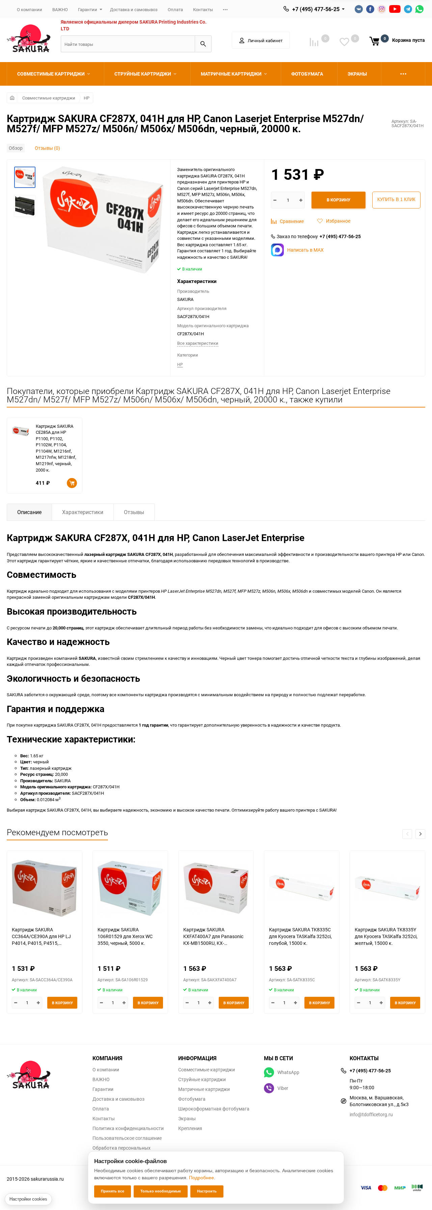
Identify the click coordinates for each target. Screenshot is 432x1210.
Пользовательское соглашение (127, 1138)
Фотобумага (192, 1099)
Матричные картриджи (204, 1089)
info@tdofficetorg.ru (371, 1114)
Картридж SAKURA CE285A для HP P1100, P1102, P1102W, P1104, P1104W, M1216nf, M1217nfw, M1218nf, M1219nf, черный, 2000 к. (56, 448)
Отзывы (134, 512)
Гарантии (87, 9)
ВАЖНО (60, 9)
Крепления (190, 1128)
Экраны (187, 1118)
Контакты (203, 9)
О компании (29, 9)
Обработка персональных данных (121, 1150)
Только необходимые (160, 1191)
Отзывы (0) (47, 148)
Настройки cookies (28, 1199)
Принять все (112, 1191)
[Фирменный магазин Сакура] (44, 1071)
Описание (29, 512)
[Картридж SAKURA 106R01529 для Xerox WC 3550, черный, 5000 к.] (130, 888)
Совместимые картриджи (48, 98)
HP (86, 98)
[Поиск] (203, 43)
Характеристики (82, 512)
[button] (420, 834)
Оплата (175, 9)
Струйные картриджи (202, 1079)
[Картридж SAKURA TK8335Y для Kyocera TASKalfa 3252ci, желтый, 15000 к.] (387, 888)
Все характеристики (197, 343)
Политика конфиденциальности (128, 1128)
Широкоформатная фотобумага (213, 1108)
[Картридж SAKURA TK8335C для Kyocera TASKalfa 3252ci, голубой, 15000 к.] (301, 888)
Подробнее (201, 1177)
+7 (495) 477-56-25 (316, 9)
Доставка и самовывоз (134, 9)
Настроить (207, 1191)
